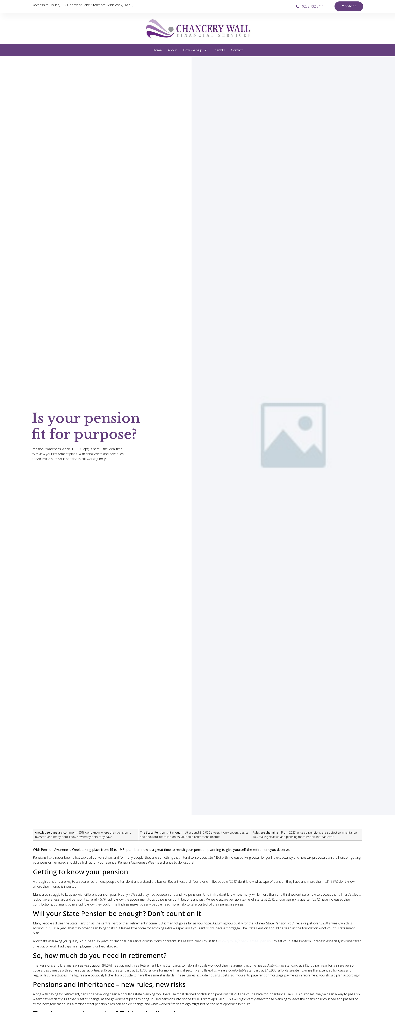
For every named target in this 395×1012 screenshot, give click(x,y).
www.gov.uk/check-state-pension (245, 941)
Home (157, 50)
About (172, 50)
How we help (192, 50)
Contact (237, 50)
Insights (219, 50)
